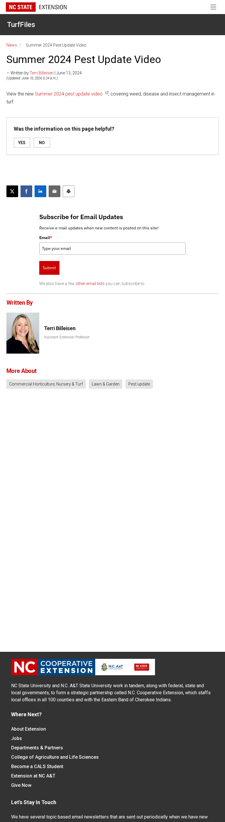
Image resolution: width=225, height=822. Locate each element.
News (11, 45)
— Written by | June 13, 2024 (44, 73)
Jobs (16, 738)
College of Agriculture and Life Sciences (55, 757)
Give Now (21, 785)
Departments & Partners (37, 748)
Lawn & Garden (106, 384)
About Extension (28, 729)
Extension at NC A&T (33, 776)
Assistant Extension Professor (66, 337)
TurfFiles (21, 25)
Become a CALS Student (37, 766)
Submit (49, 267)
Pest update (139, 384)
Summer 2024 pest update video (69, 94)
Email (45, 237)
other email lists (90, 283)
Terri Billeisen (42, 73)
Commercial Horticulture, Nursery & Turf (46, 384)
